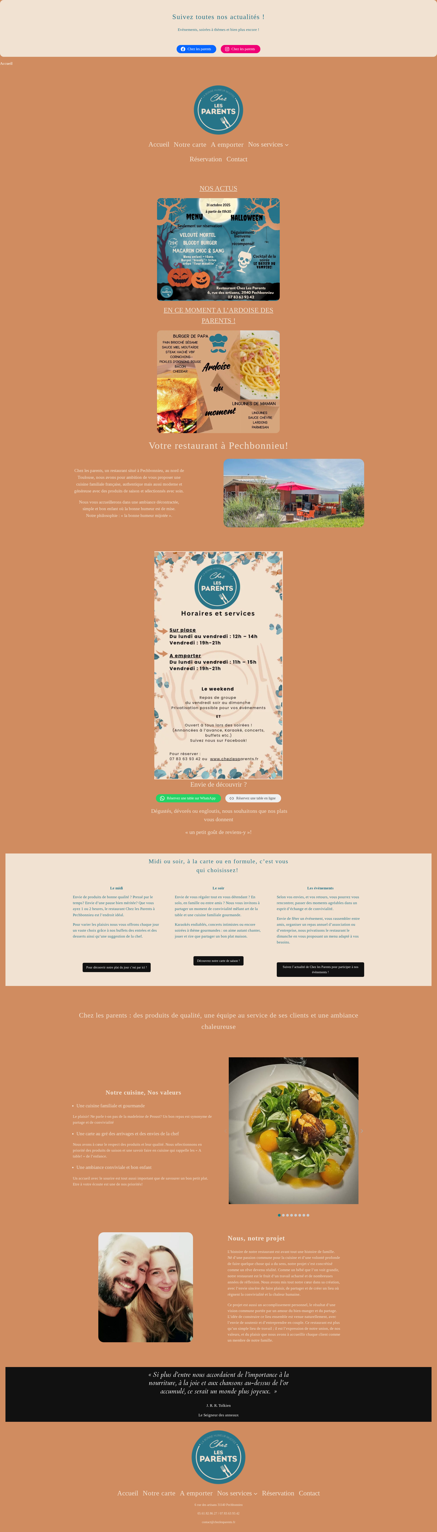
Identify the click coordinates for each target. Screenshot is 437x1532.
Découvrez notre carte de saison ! (218, 961)
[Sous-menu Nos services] (287, 144)
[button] (279, 1215)
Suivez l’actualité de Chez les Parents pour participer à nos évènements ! (320, 969)
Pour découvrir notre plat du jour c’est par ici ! (116, 967)
